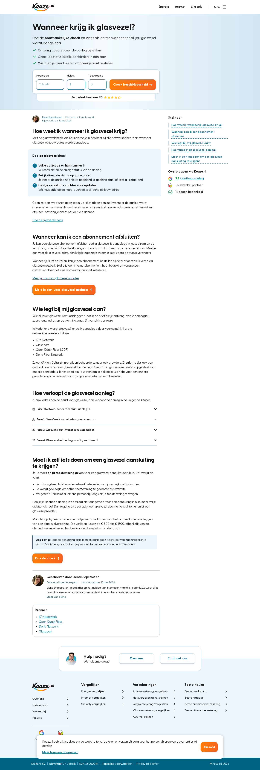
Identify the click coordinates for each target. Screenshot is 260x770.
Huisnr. (71, 75)
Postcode (42, 75)
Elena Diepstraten (52, 117)
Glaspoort (45, 631)
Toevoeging (95, 75)
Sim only (197, 6)
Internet (180, 6)
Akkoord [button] (209, 747)
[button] (220, 7)
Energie (164, 6)
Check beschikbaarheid (130, 84)
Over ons (136, 658)
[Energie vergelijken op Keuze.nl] (43, 7)
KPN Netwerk (48, 616)
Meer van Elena (56, 597)
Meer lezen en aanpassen (60, 752)
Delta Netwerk (48, 626)
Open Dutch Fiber (50, 621)
